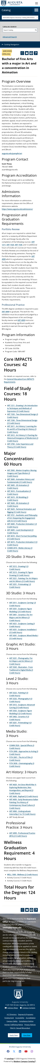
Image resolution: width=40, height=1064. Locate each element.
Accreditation (31, 1018)
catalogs (10, 1058)
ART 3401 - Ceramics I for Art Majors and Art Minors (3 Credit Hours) (20, 618)
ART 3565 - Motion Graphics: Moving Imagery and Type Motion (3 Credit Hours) (21, 473)
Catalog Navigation (11, 44)
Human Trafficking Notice (13, 1025)
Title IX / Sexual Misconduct (20, 1028)
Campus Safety (12, 1021)
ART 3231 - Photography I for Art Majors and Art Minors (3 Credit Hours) (21, 661)
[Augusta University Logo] (11, 3)
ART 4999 (5, 312)
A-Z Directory (12, 1014)
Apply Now (14, 1035)
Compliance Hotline (26, 1021)
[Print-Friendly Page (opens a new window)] (31, 53)
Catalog (6, 10)
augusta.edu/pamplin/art (12, 153)
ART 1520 (10, 245)
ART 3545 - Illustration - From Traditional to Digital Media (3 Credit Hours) (21, 670)
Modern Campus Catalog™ (25, 1061)
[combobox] (20, 18)
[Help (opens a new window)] (36, 53)
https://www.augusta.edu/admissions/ (17, 209)
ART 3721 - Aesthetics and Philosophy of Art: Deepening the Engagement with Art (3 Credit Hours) (22, 518)
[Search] (35, 30)
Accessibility (19, 1018)
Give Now (26, 1035)
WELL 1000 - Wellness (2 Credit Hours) (22, 874)
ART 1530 (18, 245)
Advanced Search (10, 37)
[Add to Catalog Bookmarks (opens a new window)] (27, 53)
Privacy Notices (30, 1025)
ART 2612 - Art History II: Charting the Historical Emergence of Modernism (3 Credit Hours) (22, 438)
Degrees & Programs (25, 1014)
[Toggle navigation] (36, 3)
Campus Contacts (28, 1008)
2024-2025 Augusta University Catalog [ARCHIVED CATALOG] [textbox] (19, 17)
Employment (9, 1018)
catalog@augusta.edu (12, 927)
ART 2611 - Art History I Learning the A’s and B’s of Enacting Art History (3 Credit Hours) (22, 429)
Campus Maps (12, 1008)
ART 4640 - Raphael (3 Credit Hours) (23, 796)
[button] (36, 10)
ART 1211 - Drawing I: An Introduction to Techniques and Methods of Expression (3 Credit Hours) (22, 408)
